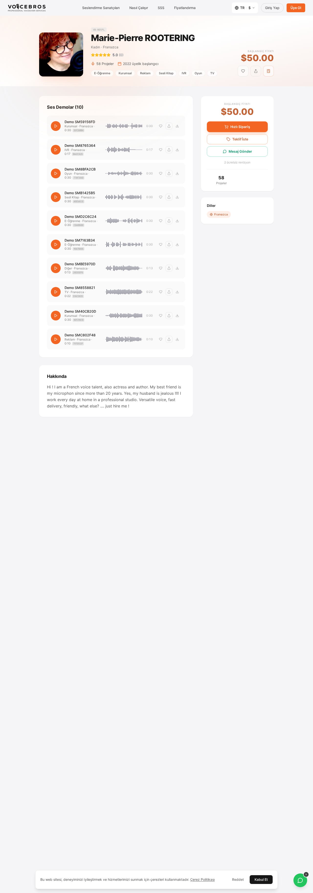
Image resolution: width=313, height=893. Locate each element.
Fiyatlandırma (185, 8)
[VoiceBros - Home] (27, 8)
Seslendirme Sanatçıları (101, 8)
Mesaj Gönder (240, 151)
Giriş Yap (272, 8)
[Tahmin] (268, 71)
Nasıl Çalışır (138, 8)
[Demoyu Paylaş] (169, 126)
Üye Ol (296, 8)
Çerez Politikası (202, 879)
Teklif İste (240, 139)
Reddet (238, 879)
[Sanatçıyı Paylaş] (255, 71)
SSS (161, 8)
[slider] (123, 126)
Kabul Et (261, 879)
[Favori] (161, 126)
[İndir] (177, 126)
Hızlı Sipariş (240, 127)
